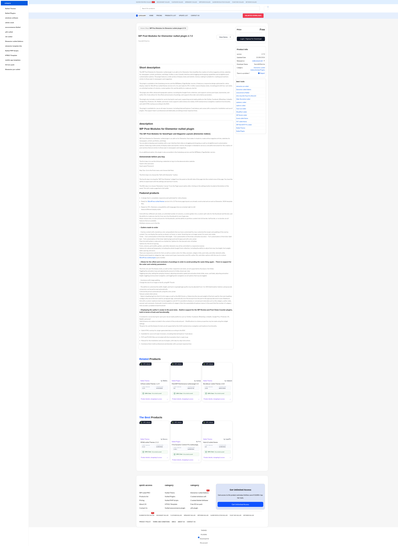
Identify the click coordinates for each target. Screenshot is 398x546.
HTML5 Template (171, 504)
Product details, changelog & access (151, 399)
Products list (143, 496)
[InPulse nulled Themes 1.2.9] (154, 370)
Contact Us (143, 508)
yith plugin (194, 508)
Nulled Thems (170, 493)
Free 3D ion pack (196, 504)
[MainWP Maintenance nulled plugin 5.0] (186, 370)
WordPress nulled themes (156, 201)
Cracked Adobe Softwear (199, 500)
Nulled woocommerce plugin (175, 508)
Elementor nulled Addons (199, 492)
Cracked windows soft (198, 496)
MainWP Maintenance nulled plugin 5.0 (185, 384)
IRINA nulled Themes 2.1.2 (149, 442)
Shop (147, 28)
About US (142, 504)
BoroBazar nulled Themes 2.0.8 (214, 384)
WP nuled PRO (144, 493)
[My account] (267, 16)
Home (142, 28)
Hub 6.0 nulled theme (210, 442)
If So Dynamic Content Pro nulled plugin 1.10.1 (186, 445)
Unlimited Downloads (253, 15)
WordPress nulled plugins (147, 257)
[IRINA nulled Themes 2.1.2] (154, 428)
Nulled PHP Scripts (171, 500)
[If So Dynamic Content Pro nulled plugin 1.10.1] (186, 430)
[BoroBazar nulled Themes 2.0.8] (217, 370)
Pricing (141, 500)
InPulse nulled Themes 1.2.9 (150, 384)
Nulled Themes (145, 381)
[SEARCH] (257, 8)
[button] (263, 54)
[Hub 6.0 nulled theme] (217, 428)
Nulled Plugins (176, 381)
